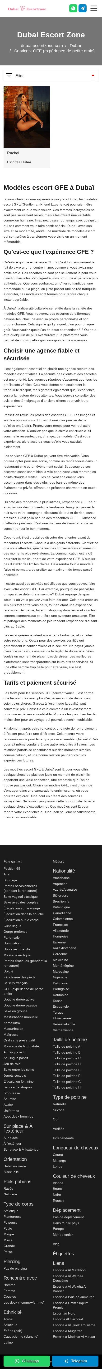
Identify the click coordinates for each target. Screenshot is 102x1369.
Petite (8, 1228)
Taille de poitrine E (66, 1070)
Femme (9, 1291)
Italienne (59, 942)
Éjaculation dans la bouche (24, 914)
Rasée (8, 1188)
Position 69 (12, 868)
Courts (58, 1155)
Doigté (8, 971)
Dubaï (75, 45)
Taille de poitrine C (67, 1058)
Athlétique (11, 1211)
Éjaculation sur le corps (21, 920)
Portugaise (61, 989)
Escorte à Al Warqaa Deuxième (68, 1278)
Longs (57, 1166)
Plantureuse (13, 1216)
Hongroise (60, 936)
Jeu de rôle (12, 1064)
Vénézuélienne (64, 1024)
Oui (55, 1119)
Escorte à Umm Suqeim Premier (70, 1305)
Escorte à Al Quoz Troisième (74, 1325)
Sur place (11, 1138)
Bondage (10, 880)
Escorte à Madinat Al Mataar (74, 1337)
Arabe (8, 1319)
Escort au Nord (64, 1313)
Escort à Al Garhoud (68, 1319)
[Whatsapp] (73, 8)
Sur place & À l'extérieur (22, 1149)
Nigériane (60, 977)
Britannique (61, 907)
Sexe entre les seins (19, 1069)
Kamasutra (12, 1023)
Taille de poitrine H (67, 1087)
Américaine (61, 878)
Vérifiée (58, 1129)
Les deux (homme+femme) (24, 1302)
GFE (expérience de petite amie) (23, 991)
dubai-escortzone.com (42, 45)
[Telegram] (83, 8)
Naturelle (10, 1194)
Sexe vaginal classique (21, 896)
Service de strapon (18, 1087)
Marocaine (61, 971)
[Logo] (27, 8)
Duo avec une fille (17, 949)
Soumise (10, 1099)
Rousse (58, 1200)
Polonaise (60, 983)
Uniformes (11, 1111)
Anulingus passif (16, 1058)
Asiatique (10, 1325)
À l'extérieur (12, 1143)
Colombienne (63, 919)
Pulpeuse (11, 1222)
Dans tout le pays (66, 1223)
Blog (56, 1244)
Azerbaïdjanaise (65, 889)
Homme (9, 1285)
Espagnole (61, 1006)
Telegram (79, 1361)
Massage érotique (17, 955)
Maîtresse (11, 1034)
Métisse (59, 861)
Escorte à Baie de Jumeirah (73, 1297)
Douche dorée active (19, 999)
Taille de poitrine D (67, 1064)
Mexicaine (60, 960)
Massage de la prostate (21, 1046)
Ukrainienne (62, 1018)
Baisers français (16, 983)
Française (60, 925)
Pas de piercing (15, 1268)
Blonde (58, 1183)
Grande (9, 1246)
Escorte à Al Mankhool (69, 1270)
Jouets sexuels (15, 1075)
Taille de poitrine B (66, 1052)
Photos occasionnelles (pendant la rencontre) (20, 888)
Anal (7, 874)
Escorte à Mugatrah (68, 1331)
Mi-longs (59, 1161)
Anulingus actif (14, 1052)
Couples (10, 1296)
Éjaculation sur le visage (22, 908)
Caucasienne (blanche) (21, 1336)
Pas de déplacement (68, 1217)
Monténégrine (63, 965)
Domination (12, 943)
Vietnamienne (63, 1030)
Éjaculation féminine (19, 1081)
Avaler (8, 1105)
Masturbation (13, 1028)
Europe (58, 1229)
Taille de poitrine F (66, 1076)
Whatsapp (30, 1361)
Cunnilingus (12, 926)
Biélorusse (61, 895)
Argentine (60, 884)
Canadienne (62, 913)
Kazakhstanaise (65, 948)
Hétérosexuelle (15, 1166)
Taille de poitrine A (66, 1046)
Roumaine (60, 995)
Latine (8, 1342)
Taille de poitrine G (67, 1082)
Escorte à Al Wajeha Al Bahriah (69, 1289)
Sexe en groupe (16, 1011)
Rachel (13, 153)
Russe (57, 1001)
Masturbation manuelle (21, 1017)
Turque (58, 1012)
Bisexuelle (11, 1172)
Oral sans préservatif (19, 1040)
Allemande (61, 930)
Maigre (9, 1234)
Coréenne (60, 954)
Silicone (59, 1110)
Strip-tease (12, 1093)
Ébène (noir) (13, 1331)
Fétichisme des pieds (19, 977)
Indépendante (63, 1138)
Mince (8, 1240)
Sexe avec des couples (21, 902)
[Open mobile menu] (93, 8)
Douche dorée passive (20, 1005)
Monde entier (63, 1235)
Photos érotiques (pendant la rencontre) (25, 963)
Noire (57, 1195)
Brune (57, 1189)
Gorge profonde (16, 931)
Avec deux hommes (18, 1116)
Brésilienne (61, 901)
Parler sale (12, 937)
